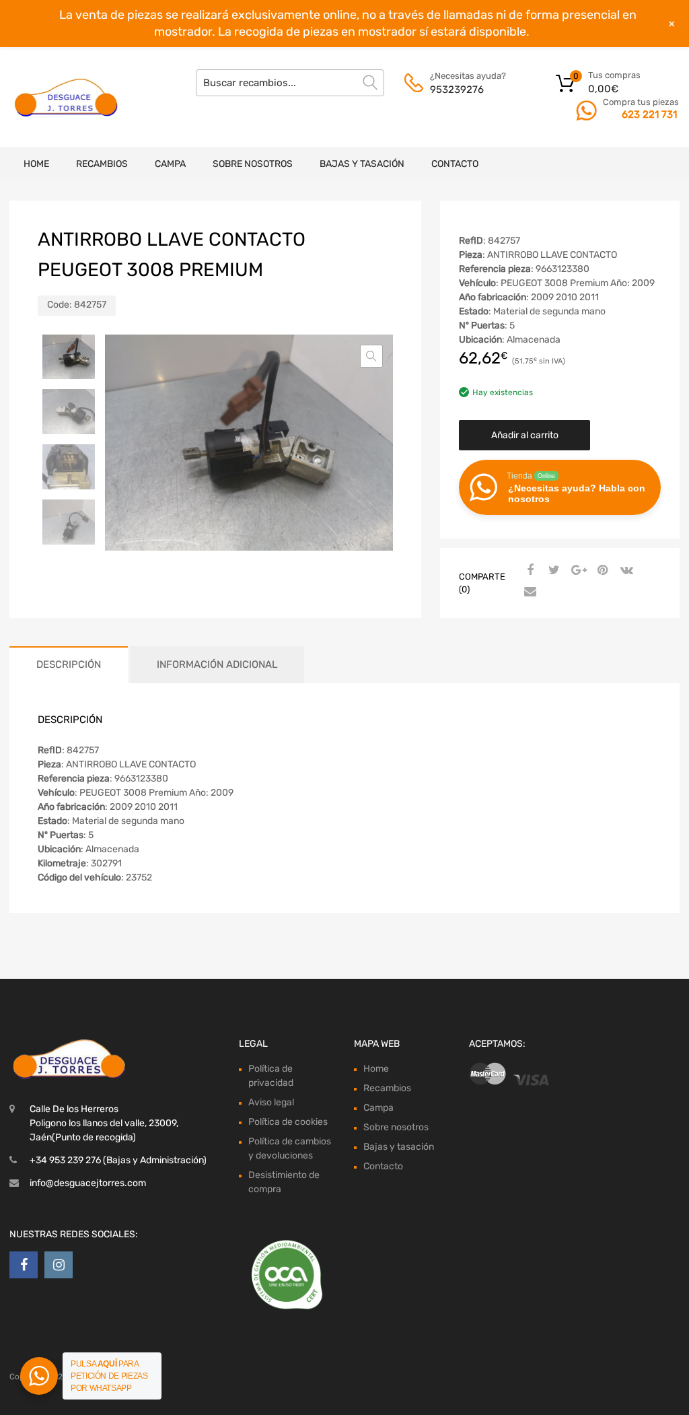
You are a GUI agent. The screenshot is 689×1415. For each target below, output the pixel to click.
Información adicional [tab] (217, 664)
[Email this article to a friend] (528, 592)
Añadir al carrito (524, 435)
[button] (371, 356)
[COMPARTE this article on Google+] (576, 571)
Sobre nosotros (253, 164)
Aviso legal (271, 1102)
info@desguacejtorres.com (88, 1183)
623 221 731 (649, 114)
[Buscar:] (290, 83)
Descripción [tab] (68, 664)
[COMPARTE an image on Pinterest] (601, 571)
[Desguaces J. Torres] (67, 96)
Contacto (454, 164)
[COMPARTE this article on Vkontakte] (625, 571)
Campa (170, 164)
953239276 (457, 89)
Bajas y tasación (362, 164)
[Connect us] (23, 1265)
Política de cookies (288, 1122)
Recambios (102, 164)
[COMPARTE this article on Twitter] (552, 571)
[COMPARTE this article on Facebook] (528, 571)
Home (36, 164)
